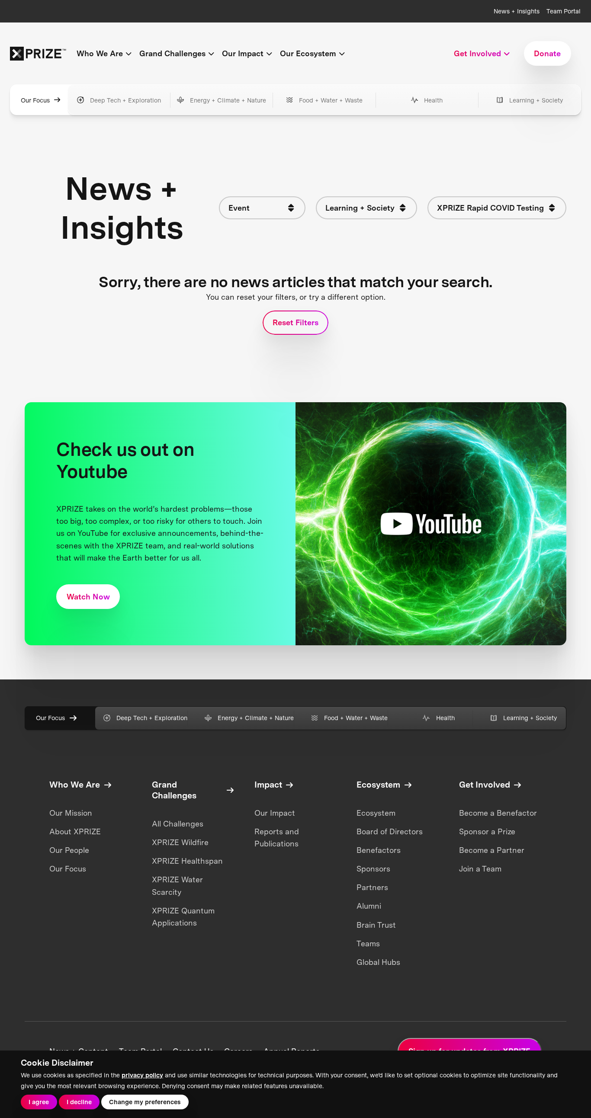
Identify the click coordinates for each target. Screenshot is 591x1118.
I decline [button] (79, 1101)
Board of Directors (390, 831)
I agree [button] (39, 1101)
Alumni (369, 905)
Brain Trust (376, 924)
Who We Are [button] (100, 53)
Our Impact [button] (242, 53)
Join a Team (480, 868)
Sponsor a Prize (487, 831)
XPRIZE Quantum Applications (183, 916)
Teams (368, 943)
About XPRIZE (75, 831)
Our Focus (35, 100)
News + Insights (517, 11)
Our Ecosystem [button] (308, 53)
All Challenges (177, 823)
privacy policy (142, 1075)
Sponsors (373, 868)
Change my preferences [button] (144, 1101)
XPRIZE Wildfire (180, 842)
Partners (372, 887)
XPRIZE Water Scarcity (177, 885)
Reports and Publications (276, 837)
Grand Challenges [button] (172, 53)
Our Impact (274, 812)
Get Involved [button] (477, 53)
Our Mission (70, 812)
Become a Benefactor (498, 812)
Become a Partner (491, 850)
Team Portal (563, 11)
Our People (69, 850)
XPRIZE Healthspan (187, 860)
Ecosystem (376, 812)
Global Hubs (378, 962)
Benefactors (379, 850)
